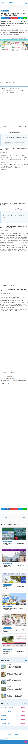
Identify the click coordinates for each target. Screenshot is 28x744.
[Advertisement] (14, 66)
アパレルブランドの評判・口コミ (13, 707)
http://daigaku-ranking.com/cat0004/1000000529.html (15, 220)
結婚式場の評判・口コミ (13, 723)
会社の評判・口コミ (13, 715)
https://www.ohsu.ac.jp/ (10, 383)
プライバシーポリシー (5, 738)
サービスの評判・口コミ (13, 711)
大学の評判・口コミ (7, 541)
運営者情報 (2, 739)
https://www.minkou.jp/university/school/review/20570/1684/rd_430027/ (14, 143)
